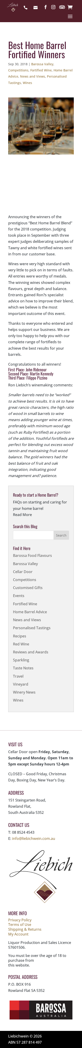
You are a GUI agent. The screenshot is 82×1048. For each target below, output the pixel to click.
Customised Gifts (28, 587)
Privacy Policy (19, 919)
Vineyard (20, 684)
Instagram (53, 8)
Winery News (24, 692)
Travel (18, 676)
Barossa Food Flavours (32, 555)
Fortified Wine (41, 70)
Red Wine (21, 644)
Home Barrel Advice (30, 611)
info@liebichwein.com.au (36, 8)
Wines (27, 83)
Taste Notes (23, 668)
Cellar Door (23, 571)
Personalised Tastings (32, 627)
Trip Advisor (62, 8)
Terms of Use (19, 924)
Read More (22, 514)
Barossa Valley (42, 64)
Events (18, 595)
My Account (18, 934)
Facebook (46, 8)
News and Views (32, 76)
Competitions (18, 70)
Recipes (19, 636)
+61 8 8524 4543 (26, 8)
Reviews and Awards (30, 652)
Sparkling (21, 660)
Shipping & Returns (24, 929)
